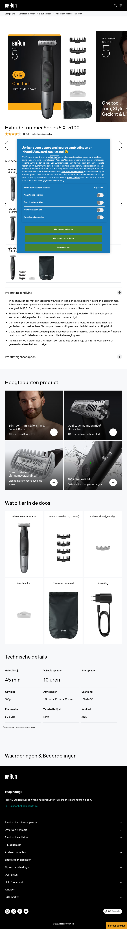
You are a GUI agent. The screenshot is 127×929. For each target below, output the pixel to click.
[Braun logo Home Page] (11, 6)
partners (55, 157)
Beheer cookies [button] (116, 925)
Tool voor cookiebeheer (72, 171)
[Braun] (11, 6)
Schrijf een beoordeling (42, 134)
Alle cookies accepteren (63, 238)
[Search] (115, 5)
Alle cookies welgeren (63, 229)
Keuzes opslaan (63, 247)
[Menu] (121, 6)
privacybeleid (73, 177)
